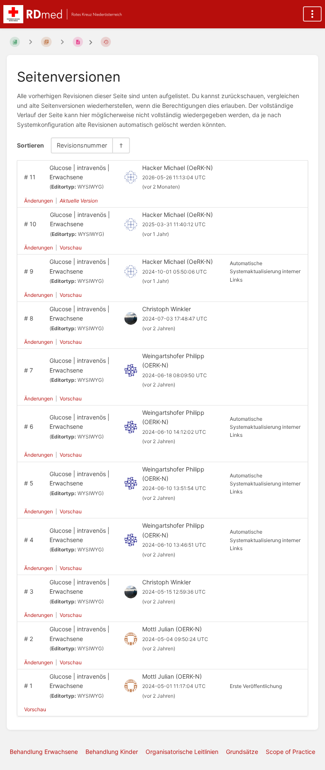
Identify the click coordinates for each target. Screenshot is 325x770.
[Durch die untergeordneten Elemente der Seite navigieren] (62, 41)
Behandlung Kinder (111, 751)
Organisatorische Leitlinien (182, 751)
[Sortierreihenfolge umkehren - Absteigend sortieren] (120, 145)
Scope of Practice (290, 751)
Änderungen (38, 200)
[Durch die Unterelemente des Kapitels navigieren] (30, 41)
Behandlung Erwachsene (44, 751)
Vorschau (71, 247)
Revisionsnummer (82, 145)
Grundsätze (242, 751)
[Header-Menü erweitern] (312, 14)
